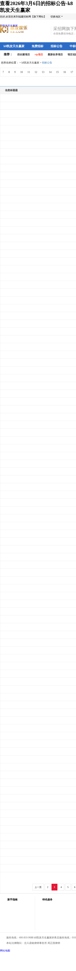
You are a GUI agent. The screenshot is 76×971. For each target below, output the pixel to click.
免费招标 (37, 46)
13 (43, 72)
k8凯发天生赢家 (9, 25)
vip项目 (39, 54)
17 (72, 72)
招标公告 (56, 46)
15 (57, 72)
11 (28, 72)
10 (21, 72)
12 (36, 72)
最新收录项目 (55, 54)
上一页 (38, 887)
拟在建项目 (23, 54)
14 (50, 72)
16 (64, 72)
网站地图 (5, 950)
